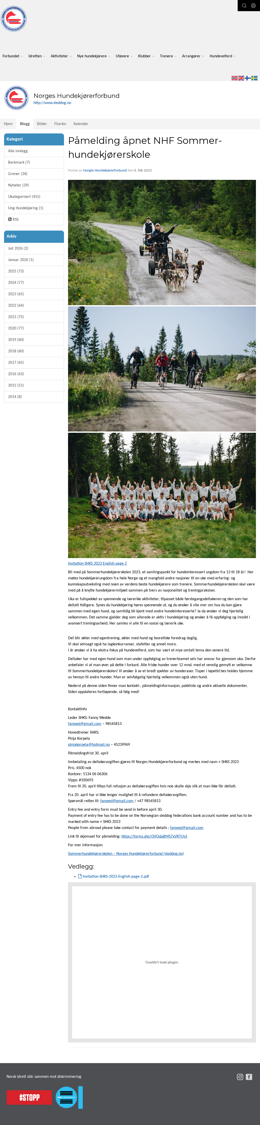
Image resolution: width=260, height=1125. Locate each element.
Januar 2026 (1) (21, 260)
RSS (15, 220)
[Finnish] (248, 78)
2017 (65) (16, 363)
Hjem (8, 124)
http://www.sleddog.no (52, 103)
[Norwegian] (235, 78)
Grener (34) (17, 174)
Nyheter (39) (18, 185)
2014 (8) (15, 397)
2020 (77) (16, 328)
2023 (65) (16, 294)
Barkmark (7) (19, 163)
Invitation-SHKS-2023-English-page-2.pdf (115, 877)
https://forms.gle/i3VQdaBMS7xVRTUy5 (154, 837)
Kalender (81, 124)
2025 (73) (16, 271)
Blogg (25, 124)
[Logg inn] (253, 5)
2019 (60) (16, 340)
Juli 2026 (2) (18, 249)
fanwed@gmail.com (84, 724)
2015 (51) (16, 386)
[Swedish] (254, 78)
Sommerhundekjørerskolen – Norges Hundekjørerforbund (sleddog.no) (126, 854)
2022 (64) (16, 306)
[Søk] (244, 5)
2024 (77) (16, 283)
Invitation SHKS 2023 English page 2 (97, 564)
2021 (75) (16, 317)
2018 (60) (16, 351)
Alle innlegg (18, 151)
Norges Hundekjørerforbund (105, 170)
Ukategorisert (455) (24, 197)
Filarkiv (60, 124)
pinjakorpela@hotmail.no (89, 745)
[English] (241, 78)
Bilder (42, 124)
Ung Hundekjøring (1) (25, 208)
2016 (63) (16, 374)
